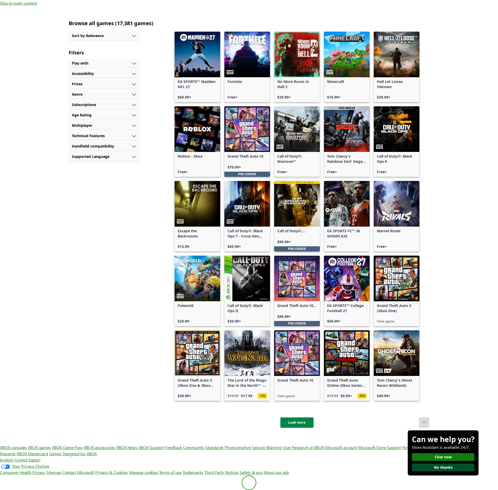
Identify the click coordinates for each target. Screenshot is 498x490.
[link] (197, 67)
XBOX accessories (99, 447)
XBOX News (126, 447)
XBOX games (39, 447)
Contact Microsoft (78, 472)
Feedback (173, 447)
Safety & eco (251, 472)
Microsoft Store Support (380, 447)
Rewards (8, 453)
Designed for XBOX (80, 453)
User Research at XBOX (304, 447)
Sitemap (53, 472)
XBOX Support (151, 447)
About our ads (276, 472)
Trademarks (193, 472)
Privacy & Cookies (111, 472)
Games (55, 453)
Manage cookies (143, 472)
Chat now (443, 456)
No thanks (443, 467)
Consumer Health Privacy (22, 472)
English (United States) (20, 460)
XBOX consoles (13, 447)
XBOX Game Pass (67, 447)
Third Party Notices (221, 472)
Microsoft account (341, 447)
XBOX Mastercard (32, 453)
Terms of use (170, 472)
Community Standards (203, 447)
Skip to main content (18, 3)
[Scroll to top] (424, 422)
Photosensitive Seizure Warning (253, 447)
